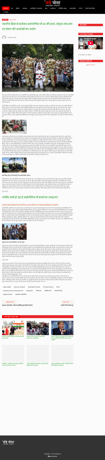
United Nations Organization (13, 291)
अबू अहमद (30, 291)
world (5, 20)
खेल (46, 8)
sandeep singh (11, 37)
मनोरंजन (53, 8)
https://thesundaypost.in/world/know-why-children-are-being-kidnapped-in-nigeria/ (30, 204)
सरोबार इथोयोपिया (21, 294)
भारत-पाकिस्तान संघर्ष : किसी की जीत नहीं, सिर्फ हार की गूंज (62, 364)
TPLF (58, 287)
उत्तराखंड (24, 8)
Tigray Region (48, 287)
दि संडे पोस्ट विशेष (90, 8)
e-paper (6, 12)
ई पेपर (80, 8)
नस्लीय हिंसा (59, 291)
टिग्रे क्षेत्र (39, 291)
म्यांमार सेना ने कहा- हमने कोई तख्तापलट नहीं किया (35, 337)
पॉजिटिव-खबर (63, 8)
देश (12, 8)
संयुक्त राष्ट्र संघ (8, 294)
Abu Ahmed (7, 287)
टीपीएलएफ (48, 291)
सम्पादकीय (73, 8)
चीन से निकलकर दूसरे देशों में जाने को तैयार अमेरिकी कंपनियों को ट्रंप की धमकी (62, 338)
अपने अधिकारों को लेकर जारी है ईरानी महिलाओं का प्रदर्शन (37, 364)
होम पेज (6, 8)
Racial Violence (20, 287)
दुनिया (17, 8)
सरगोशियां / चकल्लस (36, 8)
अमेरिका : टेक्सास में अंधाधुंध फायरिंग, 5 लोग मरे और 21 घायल (12, 364)
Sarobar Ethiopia (34, 287)
